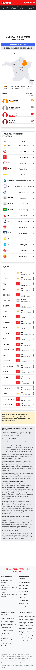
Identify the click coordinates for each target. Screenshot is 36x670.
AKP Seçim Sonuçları (7, 622)
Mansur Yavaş (23, 588)
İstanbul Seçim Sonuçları (27, 617)
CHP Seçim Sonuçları (7, 619)
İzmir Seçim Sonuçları (26, 623)
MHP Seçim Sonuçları (7, 628)
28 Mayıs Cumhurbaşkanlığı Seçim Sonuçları (9, 594)
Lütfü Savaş (22, 606)
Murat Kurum (23, 585)
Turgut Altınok (23, 591)
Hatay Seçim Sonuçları (26, 641)
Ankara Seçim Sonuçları (26, 620)
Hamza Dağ (22, 597)
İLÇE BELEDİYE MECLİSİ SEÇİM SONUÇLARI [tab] (18, 48)
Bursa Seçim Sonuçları (26, 626)
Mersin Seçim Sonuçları (26, 638)
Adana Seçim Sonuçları (26, 629)
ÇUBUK (4, 93)
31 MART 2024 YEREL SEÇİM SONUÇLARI (18, 570)
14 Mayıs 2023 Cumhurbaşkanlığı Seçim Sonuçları (9, 587)
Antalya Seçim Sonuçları (26, 632)
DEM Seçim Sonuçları (7, 631)
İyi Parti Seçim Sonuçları (8, 625)
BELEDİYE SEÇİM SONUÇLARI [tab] (18, 44)
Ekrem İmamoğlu (24, 582)
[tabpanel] (18, 89)
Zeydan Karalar (24, 600)
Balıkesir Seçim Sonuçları (27, 635)
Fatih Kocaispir (23, 603)
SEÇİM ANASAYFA (29, 3)
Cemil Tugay (23, 594)
